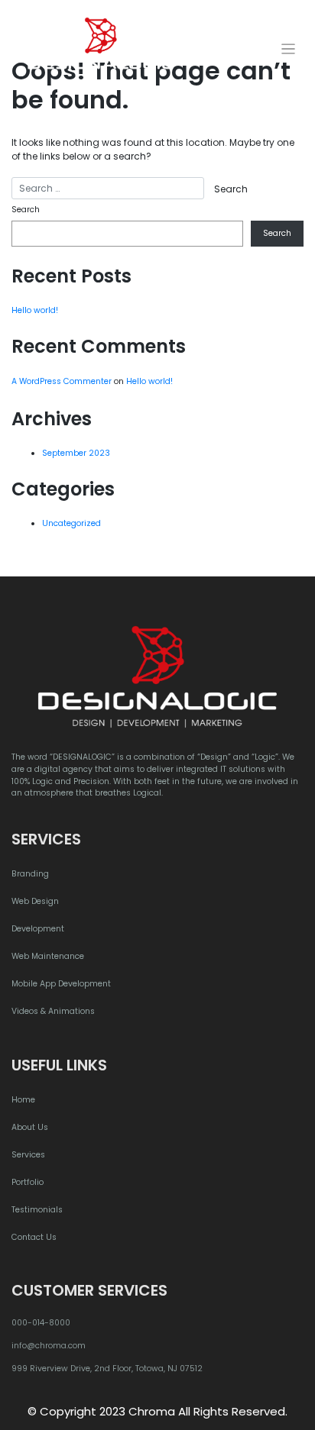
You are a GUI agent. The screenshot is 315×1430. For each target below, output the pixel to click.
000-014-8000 (40, 1322)
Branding (30, 874)
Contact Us (34, 1237)
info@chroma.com (48, 1345)
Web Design (35, 901)
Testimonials (37, 1209)
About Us (29, 1127)
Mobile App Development (61, 983)
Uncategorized (71, 523)
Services (28, 1154)
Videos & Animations (53, 1011)
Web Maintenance (47, 956)
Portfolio (27, 1182)
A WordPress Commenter (61, 381)
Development (37, 929)
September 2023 (76, 453)
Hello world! (34, 310)
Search (25, 209)
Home (23, 1100)
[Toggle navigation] (288, 49)
